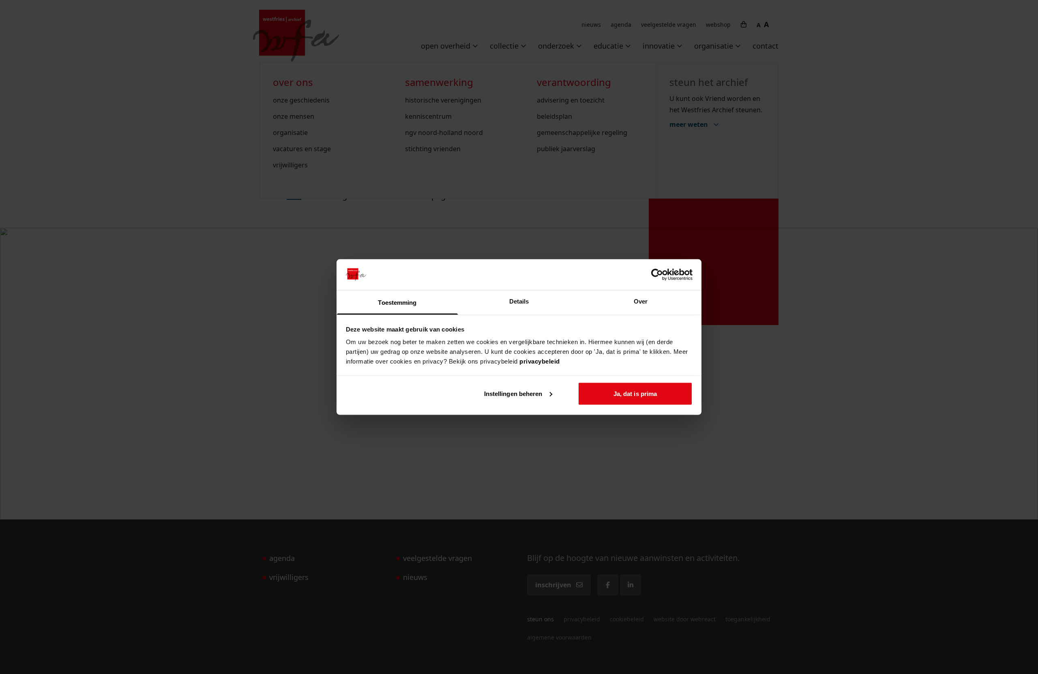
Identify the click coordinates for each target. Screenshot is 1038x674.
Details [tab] (519, 301)
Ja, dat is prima (635, 393)
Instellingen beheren (513, 393)
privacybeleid (539, 361)
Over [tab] (641, 301)
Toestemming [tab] (397, 302)
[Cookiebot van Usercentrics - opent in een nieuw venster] (657, 274)
